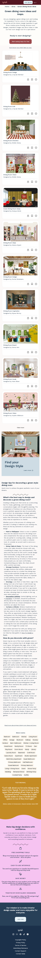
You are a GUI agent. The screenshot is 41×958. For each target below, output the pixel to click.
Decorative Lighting (13, 596)
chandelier (8, 598)
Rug (10, 582)
